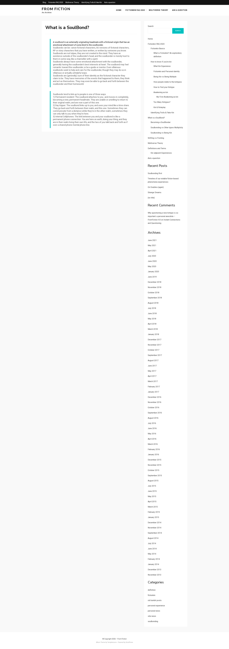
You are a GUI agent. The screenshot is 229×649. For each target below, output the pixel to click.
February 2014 (154, 559)
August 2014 (153, 538)
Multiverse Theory (72, 2)
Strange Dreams (154, 192)
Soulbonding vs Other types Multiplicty (167, 127)
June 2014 (152, 549)
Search (151, 26)
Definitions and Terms (157, 148)
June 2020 (152, 261)
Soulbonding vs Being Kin (161, 133)
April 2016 (152, 439)
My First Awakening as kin (167, 97)
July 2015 (152, 486)
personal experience (156, 605)
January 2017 (153, 392)
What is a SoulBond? (156, 118)
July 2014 (152, 543)
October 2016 (153, 407)
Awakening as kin (161, 92)
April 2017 (152, 376)
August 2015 (153, 481)
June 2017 (152, 366)
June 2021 (152, 240)
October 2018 (153, 292)
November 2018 (154, 287)
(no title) (151, 198)
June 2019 (152, 277)
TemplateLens (112, 642)
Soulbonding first (155, 173)
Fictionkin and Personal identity (167, 71)
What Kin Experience (162, 66)
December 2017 (154, 339)
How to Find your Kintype (164, 87)
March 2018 (153, 329)
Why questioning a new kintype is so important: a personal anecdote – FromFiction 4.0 (163, 216)
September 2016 (155, 413)
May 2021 (152, 245)
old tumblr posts (154, 600)
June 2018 (152, 313)
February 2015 (154, 512)
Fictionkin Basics (158, 48)
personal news (154, 611)
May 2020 (152, 266)
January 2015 (153, 517)
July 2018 (152, 308)
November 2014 (154, 528)
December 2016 (154, 397)
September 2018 (155, 298)
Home (118, 10)
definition (152, 590)
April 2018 (152, 324)
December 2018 (154, 282)
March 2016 (153, 444)
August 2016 (153, 418)
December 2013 (154, 569)
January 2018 (153, 334)
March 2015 (153, 507)
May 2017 (152, 371)
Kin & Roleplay (160, 107)
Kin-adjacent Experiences (161, 153)
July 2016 (152, 423)
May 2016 (152, 434)
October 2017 (153, 350)
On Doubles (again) (156, 187)
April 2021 (152, 251)
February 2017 (154, 386)
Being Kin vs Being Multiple (165, 77)
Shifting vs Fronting (156, 138)
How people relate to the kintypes (168, 82)
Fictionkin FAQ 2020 (55, 2)
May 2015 (152, 496)
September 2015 (155, 475)
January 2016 (153, 454)
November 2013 (154, 575)
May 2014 (152, 554)
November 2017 (154, 345)
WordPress (129, 642)
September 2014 (155, 533)
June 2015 (152, 491)
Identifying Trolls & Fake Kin (91, 2)
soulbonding (153, 621)
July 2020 (152, 256)
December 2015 (154, 460)
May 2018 (152, 319)
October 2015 (153, 470)
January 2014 (153, 564)
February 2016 (154, 449)
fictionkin (151, 595)
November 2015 (154, 465)
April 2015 (152, 501)
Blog (44, 2)
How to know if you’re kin (161, 62)
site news (152, 616)
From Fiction (56, 9)
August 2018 (153, 303)
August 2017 (153, 360)
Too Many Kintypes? (162, 102)
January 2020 (153, 271)
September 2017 (155, 355)
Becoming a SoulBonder (161, 122)
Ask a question (109, 2)
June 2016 (152, 428)
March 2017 (153, 381)
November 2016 (154, 402)
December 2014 (154, 522)
